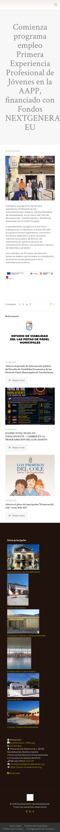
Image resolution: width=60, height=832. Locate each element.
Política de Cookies (13, 828)
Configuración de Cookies (40, 828)
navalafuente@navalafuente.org (27, 764)
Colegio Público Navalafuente (22, 727)
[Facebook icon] (26, 811)
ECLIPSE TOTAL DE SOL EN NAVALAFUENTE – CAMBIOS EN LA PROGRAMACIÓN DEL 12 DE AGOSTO (26, 436)
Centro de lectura (16, 607)
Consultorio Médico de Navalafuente (26, 635)
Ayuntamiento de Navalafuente (23, 571)
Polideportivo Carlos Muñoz (21, 671)
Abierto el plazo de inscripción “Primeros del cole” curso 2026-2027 (29, 506)
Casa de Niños (14, 699)
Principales (16, 745)
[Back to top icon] (30, 797)
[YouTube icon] (33, 811)
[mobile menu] (55, 5)
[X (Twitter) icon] (30, 811)
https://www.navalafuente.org (26, 767)
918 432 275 (28, 761)
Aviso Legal (15, 825)
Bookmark (14, 773)
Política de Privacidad (35, 825)
